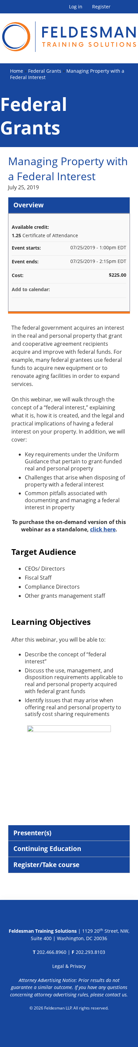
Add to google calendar (94, 289)
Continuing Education (47, 848)
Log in (75, 6)
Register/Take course (46, 864)
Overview (28, 204)
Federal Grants (44, 71)
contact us (116, 994)
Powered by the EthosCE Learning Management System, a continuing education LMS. (69, 1025)
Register (101, 6)
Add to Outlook (121, 289)
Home (16, 71)
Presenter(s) (32, 832)
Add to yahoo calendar (103, 289)
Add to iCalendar (112, 289)
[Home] (69, 32)
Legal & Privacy (69, 966)
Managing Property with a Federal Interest (67, 74)
